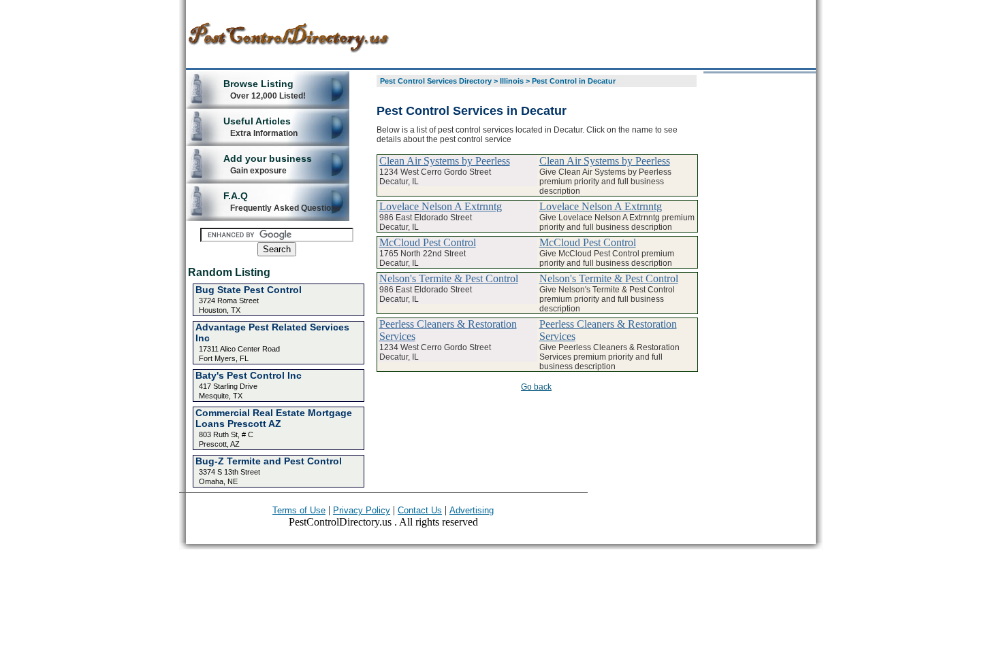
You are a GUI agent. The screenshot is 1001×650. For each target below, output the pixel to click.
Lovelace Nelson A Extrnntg (440, 206)
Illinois (512, 81)
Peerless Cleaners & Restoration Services (448, 330)
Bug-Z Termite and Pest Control (268, 461)
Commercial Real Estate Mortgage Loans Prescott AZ (273, 418)
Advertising (471, 510)
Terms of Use (298, 510)
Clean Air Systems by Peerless (444, 161)
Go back (536, 387)
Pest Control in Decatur (574, 81)
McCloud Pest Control (427, 242)
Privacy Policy (361, 510)
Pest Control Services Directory (436, 81)
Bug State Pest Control (248, 289)
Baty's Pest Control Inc (248, 375)
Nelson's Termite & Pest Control (448, 278)
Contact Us (420, 510)
